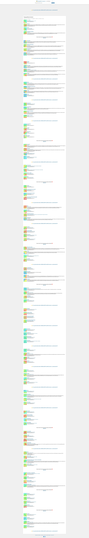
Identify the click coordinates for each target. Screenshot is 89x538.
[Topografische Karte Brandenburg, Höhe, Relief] (25, 50)
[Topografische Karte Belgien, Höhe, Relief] (25, 74)
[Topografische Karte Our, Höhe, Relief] (25, 207)
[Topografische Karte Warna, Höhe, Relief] (25, 153)
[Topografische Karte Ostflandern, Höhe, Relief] (25, 125)
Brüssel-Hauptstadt (31, 460)
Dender (28, 373)
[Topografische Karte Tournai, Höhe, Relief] (25, 514)
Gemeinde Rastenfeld (39, 214)
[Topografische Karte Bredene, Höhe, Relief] (25, 157)
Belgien (28, 73)
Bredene (28, 156)
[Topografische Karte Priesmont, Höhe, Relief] (25, 235)
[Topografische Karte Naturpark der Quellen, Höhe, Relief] (25, 317)
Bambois (28, 308)
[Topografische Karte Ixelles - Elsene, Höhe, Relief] (25, 465)
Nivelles (35, 481)
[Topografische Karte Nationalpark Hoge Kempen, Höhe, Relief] (25, 321)
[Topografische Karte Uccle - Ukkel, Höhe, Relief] (25, 457)
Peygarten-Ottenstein (45, 214)
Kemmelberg (29, 422)
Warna (28, 152)
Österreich (28, 214)
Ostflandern (30, 337)
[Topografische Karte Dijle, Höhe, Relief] (25, 177)
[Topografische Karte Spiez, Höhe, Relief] (25, 289)
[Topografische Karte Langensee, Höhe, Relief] (25, 70)
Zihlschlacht (29, 165)
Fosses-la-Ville (34, 309)
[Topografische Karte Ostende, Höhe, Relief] (25, 518)
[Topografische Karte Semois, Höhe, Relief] (25, 378)
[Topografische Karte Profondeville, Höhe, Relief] (25, 268)
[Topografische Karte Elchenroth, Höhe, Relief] (25, 132)
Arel (32, 452)
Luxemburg (30, 378)
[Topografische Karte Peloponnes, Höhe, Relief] (25, 219)
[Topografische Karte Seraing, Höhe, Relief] (25, 506)
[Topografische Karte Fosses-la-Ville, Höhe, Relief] (25, 313)
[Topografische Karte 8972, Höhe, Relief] (25, 256)
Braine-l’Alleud (29, 480)
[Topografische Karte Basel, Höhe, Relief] (25, 83)
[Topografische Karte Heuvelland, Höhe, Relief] (25, 395)
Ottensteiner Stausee (30, 213)
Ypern (33, 255)
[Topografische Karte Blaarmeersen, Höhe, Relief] (25, 337)
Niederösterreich (32, 214)
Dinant (32, 411)
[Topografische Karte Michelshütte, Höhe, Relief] (25, 444)
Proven (38, 255)
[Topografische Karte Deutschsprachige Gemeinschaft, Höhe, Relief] (25, 198)
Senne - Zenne (29, 172)
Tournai (28, 513)
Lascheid (28, 258)
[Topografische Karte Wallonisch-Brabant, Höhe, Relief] (25, 112)
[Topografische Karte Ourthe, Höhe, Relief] (25, 382)
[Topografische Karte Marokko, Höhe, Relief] (25, 280)
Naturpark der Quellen (30, 316)
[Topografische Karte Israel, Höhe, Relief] (25, 276)
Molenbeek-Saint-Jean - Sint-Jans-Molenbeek (34, 459)
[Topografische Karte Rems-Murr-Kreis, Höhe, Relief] (25, 248)
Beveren (28, 493)
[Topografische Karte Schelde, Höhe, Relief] (25, 211)
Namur (30, 268)
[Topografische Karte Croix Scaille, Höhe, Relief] (25, 432)
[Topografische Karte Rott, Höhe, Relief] (25, 170)
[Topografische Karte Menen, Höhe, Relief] (25, 300)
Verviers (32, 149)
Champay (36, 382)
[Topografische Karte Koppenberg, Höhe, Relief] (25, 419)
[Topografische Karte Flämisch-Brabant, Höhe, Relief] (25, 116)
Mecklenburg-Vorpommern (31, 86)
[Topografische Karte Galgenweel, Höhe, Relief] (25, 333)
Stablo (34, 231)
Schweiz (28, 23)
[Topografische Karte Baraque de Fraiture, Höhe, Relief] (25, 440)
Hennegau (30, 514)
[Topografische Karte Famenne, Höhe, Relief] (25, 412)
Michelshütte (29, 442)
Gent (32, 337)
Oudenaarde (33, 419)
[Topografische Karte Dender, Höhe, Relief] (25, 375)
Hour (33, 411)
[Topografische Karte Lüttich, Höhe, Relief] (25, 129)
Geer (28, 369)
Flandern (30, 210)
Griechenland (28, 218)
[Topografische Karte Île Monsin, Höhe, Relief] (25, 330)
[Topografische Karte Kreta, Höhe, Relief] (25, 95)
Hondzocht (28, 398)
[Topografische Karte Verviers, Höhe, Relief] (25, 228)
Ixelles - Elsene (35, 464)
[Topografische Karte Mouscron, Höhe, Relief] (25, 502)
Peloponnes (29, 217)
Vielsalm (36, 439)
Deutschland (28, 32)
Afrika (28, 251)
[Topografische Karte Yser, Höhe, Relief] (25, 391)
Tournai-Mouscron (34, 514)
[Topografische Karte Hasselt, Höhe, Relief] (25, 522)
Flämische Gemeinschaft (31, 193)
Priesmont (28, 234)
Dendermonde (29, 484)
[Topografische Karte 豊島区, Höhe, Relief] (25, 28)
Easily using (45, 58)
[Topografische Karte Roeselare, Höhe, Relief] (25, 498)
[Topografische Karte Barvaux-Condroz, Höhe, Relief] (25, 416)
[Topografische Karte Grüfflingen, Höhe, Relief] (25, 297)
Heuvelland (28, 394)
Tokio (29, 28)
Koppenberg (29, 418)
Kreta (28, 94)
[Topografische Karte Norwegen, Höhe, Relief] (25, 66)
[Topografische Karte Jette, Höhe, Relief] (25, 477)
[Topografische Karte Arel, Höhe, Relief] (25, 453)
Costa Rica (28, 271)
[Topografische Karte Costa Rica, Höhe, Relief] (25, 272)
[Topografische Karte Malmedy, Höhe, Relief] (25, 150)
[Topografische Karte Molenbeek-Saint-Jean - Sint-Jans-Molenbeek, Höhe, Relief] (25, 461)
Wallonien (28, 144)
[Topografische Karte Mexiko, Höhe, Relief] (25, 62)
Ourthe (28, 381)
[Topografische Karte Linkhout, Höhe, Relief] (25, 350)
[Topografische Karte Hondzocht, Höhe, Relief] (25, 399)
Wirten (33, 378)
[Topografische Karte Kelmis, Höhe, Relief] (25, 293)
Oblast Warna (31, 153)
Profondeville (29, 267)
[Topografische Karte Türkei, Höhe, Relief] (25, 91)
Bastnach (33, 439)
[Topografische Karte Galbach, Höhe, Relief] (25, 354)
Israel (28, 275)
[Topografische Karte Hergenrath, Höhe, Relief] (25, 104)
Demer (28, 185)
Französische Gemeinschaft (31, 189)
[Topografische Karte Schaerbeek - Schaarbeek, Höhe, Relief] (25, 474)
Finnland (28, 135)
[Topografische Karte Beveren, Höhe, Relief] (25, 494)
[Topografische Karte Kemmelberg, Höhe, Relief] (25, 423)
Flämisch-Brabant (30, 115)
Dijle (27, 176)
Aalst (32, 374)
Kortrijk (33, 300)
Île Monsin (28, 328)
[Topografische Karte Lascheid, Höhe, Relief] (25, 260)
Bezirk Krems (35, 214)
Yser (27, 390)
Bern (30, 288)
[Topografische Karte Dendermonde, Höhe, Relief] (25, 485)
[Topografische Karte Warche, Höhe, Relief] (25, 362)
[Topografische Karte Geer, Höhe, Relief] (25, 371)
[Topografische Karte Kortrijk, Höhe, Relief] (25, 526)
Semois (28, 377)
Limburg (30, 186)
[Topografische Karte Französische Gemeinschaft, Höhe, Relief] (25, 190)
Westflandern (30, 255)
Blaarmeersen (29, 336)
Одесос (34, 153)
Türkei (28, 90)
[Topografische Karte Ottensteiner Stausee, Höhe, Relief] (25, 215)
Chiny (34, 378)
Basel (28, 82)
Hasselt (28, 521)
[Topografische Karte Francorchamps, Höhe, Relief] (25, 231)
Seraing (28, 504)
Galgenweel (29, 332)
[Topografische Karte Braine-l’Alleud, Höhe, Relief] (25, 481)
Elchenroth (28, 131)
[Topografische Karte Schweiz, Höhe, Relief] (25, 25)
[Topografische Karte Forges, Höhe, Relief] (25, 436)
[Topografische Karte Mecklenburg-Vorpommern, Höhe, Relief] (25, 87)
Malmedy (28, 148)
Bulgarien (28, 153)
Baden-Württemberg (30, 44)
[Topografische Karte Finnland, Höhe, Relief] (25, 136)
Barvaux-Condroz (29, 414)
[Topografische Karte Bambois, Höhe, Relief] (25, 309)
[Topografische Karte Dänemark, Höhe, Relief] (25, 53)
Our (27, 205)
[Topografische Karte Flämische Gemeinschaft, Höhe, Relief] (25, 194)
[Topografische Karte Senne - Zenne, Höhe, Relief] (25, 174)
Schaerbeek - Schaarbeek (31, 472)
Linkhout (28, 349)
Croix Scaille (29, 431)
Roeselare (28, 497)
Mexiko (28, 61)
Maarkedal (28, 402)
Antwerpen (30, 333)
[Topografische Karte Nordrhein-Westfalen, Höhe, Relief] (25, 33)
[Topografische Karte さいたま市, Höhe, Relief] (25, 21)
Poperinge (35, 255)
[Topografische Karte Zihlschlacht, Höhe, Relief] (25, 166)
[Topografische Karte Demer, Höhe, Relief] (25, 186)
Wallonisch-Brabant (31, 481)
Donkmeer (28, 340)
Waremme (32, 370)
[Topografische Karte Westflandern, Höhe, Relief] (25, 108)
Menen (28, 299)
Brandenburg (29, 48)
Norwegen (28, 65)
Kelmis (28, 291)
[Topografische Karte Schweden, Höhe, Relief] (25, 41)
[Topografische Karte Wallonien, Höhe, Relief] (25, 145)
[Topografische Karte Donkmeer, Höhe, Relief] (25, 341)
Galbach (34, 443)
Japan (28, 28)
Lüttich (28, 127)
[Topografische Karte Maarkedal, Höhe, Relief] (25, 403)
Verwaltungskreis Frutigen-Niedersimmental (36, 288)
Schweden (28, 40)
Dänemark (28, 52)
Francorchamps (29, 230)
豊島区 (28, 27)
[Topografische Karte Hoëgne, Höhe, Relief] (25, 358)
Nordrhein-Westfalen (30, 31)
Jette (28, 476)
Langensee (28, 69)
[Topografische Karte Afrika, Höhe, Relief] (25, 252)
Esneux (34, 382)
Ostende (28, 517)
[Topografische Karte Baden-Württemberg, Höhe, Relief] (25, 46)
